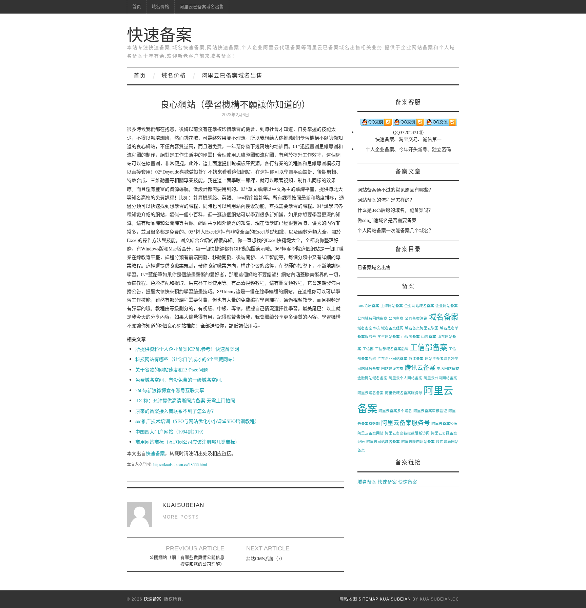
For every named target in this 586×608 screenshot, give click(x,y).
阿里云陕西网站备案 (418, 441)
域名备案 (443, 316)
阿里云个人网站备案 (405, 378)
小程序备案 (410, 336)
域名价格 (160, 6)
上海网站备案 (391, 305)
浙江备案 (416, 358)
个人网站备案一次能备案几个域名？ (395, 230)
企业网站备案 (446, 305)
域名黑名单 (449, 328)
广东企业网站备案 (392, 358)
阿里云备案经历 (444, 423)
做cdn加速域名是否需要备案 (386, 220)
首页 (136, 6)
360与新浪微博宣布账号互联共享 (169, 390)
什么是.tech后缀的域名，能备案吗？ (395, 210)
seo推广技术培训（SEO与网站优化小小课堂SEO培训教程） (197, 421)
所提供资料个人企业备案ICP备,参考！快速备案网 (187, 349)
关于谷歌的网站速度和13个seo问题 (171, 369)
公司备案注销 (416, 318)
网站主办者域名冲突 (441, 358)
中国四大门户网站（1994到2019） (171, 431)
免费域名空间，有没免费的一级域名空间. (178, 380)
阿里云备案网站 (370, 433)
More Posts (180, 517)
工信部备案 (428, 347)
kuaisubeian (395, 599)
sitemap (368, 599)
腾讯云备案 (420, 367)
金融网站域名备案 (372, 378)
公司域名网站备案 (372, 318)
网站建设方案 (392, 368)
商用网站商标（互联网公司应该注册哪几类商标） (187, 442)
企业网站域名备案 (419, 305)
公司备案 (396, 318)
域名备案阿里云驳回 (421, 328)
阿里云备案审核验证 (430, 410)
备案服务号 (366, 336)
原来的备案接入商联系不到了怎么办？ (175, 411)
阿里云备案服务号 (405, 423)
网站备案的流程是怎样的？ (385, 200)
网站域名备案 (368, 368)
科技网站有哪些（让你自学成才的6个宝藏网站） (186, 359)
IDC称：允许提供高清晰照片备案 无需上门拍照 (185, 400)
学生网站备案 (388, 336)
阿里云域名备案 (370, 392)
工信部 (368, 348)
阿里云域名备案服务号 (403, 392)
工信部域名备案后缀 (392, 348)
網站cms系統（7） (265, 558)
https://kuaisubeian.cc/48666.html (180, 464)
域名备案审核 (368, 328)
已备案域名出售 (374, 267)
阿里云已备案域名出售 (202, 6)
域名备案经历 (392, 328)
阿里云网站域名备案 (383, 441)
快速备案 (159, 35)
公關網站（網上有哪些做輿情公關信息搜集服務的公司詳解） (187, 561)
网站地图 (348, 599)
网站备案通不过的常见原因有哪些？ (395, 189)
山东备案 (428, 336)
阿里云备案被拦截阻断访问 (407, 433)
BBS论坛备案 (368, 305)
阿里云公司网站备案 (440, 378)
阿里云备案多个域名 (395, 410)
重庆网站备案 (448, 368)
